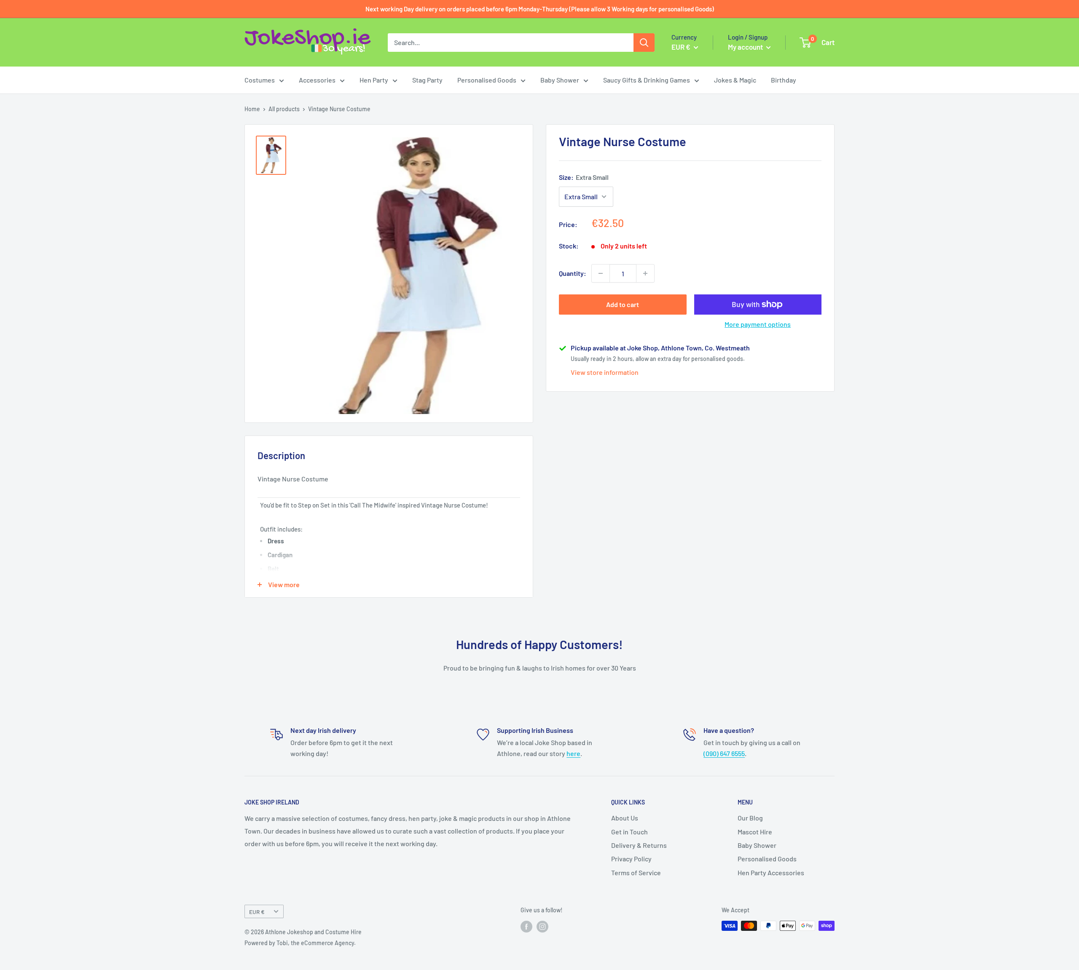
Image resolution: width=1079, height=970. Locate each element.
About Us (624, 818)
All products (284, 108)
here (573, 753)
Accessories (317, 80)
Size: (584, 177)
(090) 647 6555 (724, 753)
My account (746, 47)
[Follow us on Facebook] (526, 927)
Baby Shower (559, 80)
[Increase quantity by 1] (645, 273)
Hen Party (374, 80)
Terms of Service (636, 872)
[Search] (644, 42)
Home (252, 108)
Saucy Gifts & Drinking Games (646, 80)
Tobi (282, 942)
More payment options (758, 324)
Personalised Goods (486, 80)
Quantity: (572, 273)
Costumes (259, 80)
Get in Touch (629, 832)
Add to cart (622, 304)
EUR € (257, 911)
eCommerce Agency (327, 942)
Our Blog (750, 818)
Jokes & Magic (735, 80)
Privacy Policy (631, 859)
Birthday (783, 80)
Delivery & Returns (639, 845)
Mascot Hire (755, 832)
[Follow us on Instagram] (542, 927)
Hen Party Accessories (771, 872)
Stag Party (427, 80)
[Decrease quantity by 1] (600, 273)
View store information (605, 372)
